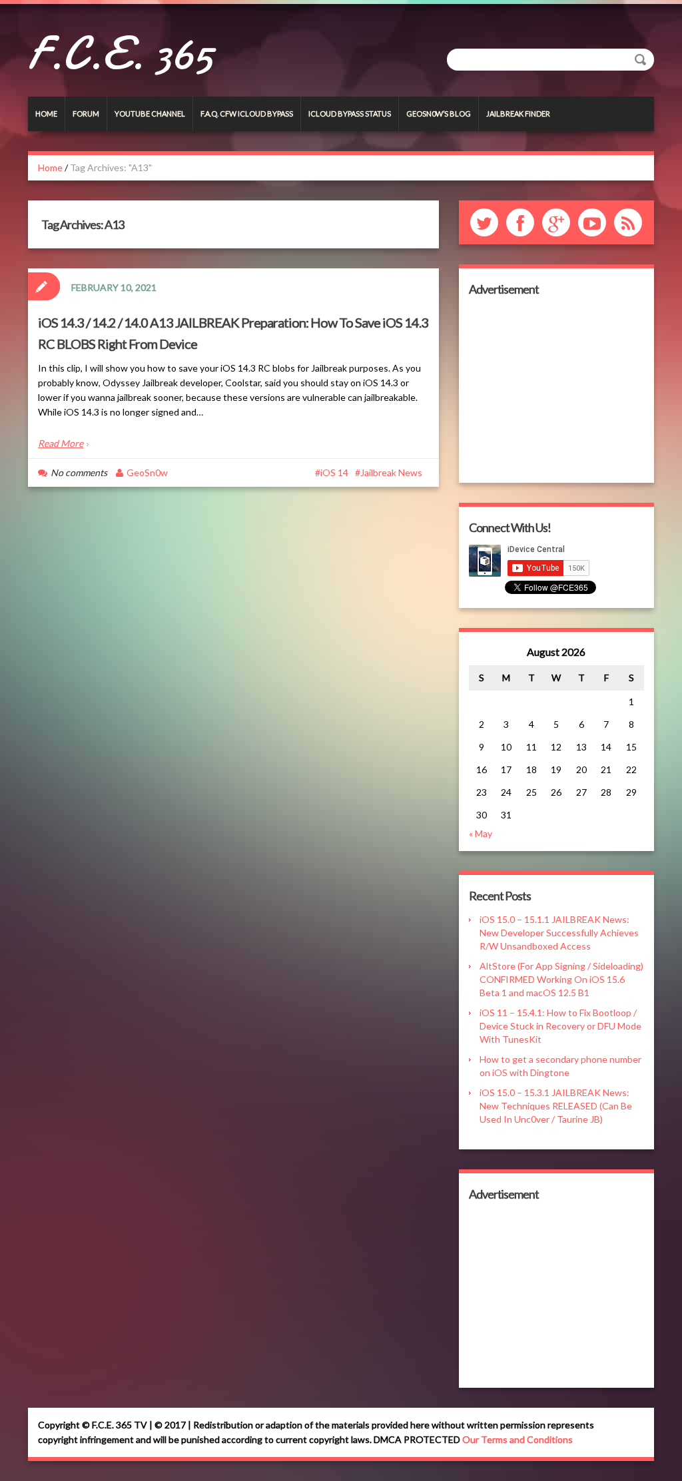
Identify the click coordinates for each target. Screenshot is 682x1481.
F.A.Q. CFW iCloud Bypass (246, 113)
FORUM (86, 113)
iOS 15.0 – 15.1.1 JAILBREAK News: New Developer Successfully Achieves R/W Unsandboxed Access (559, 933)
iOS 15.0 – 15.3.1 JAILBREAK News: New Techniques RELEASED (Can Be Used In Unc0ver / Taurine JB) (556, 1106)
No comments (79, 472)
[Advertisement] (556, 389)
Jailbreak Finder (518, 113)
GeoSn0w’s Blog (438, 113)
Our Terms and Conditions (517, 1439)
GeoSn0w (147, 472)
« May (480, 833)
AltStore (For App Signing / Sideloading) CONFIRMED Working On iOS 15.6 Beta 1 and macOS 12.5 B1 (561, 979)
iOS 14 (334, 472)
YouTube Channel (150, 113)
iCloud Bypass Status (349, 113)
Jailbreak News (391, 472)
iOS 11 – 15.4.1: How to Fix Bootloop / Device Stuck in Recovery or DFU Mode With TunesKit (560, 1026)
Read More (60, 443)
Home (46, 113)
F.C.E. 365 (120, 53)
